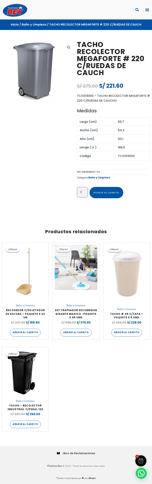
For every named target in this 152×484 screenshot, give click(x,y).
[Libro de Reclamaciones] (58, 453)
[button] (147, 10)
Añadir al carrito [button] (25, 332)
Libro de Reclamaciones (79, 453)
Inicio (15, 24)
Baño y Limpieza (34, 24)
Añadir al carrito (106, 192)
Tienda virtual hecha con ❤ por (76, 478)
